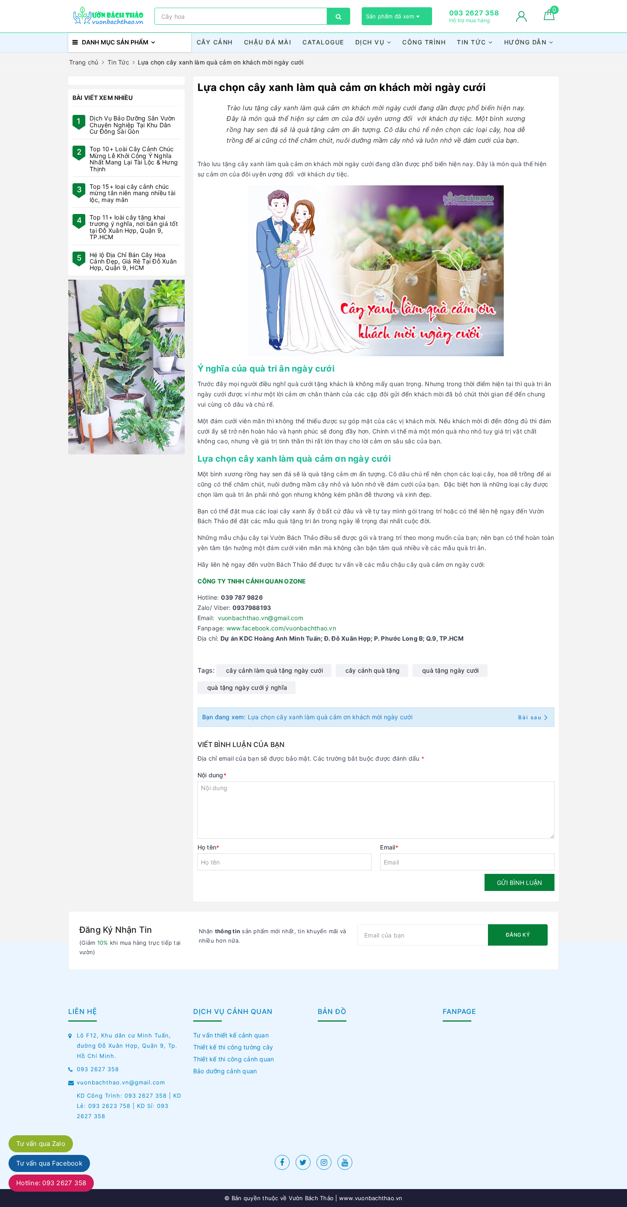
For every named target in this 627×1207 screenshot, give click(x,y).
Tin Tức (472, 42)
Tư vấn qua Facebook (49, 1163)
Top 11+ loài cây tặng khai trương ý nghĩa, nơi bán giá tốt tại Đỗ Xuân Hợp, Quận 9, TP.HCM (134, 227)
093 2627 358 (98, 1069)
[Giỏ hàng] (549, 17)
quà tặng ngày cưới (450, 670)
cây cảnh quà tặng (372, 670)
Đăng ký (518, 935)
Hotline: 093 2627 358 (51, 1183)
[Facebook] (282, 1162)
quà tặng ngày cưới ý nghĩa (247, 687)
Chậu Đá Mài (268, 42)
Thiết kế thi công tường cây (233, 1047)
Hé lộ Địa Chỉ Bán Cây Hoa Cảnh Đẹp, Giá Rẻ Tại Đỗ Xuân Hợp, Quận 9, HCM (133, 261)
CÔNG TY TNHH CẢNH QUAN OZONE (251, 581)
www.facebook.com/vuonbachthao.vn (281, 628)
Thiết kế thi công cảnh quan (233, 1059)
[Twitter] (303, 1162)
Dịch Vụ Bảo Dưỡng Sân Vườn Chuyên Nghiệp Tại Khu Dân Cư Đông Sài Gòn (132, 124)
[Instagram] (323, 1162)
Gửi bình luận (519, 882)
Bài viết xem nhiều (103, 97)
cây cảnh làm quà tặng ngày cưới (274, 670)
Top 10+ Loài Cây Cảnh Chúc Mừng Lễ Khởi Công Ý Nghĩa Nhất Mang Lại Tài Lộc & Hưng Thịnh (134, 158)
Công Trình (424, 42)
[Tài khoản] (521, 16)
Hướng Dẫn (526, 42)
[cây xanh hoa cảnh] (126, 367)
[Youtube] (344, 1162)
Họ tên (208, 847)
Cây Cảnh (215, 42)
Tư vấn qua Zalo (40, 1144)
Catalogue (323, 42)
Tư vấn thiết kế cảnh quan (231, 1035)
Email (389, 847)
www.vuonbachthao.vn (370, 1198)
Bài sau (530, 717)
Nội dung (211, 775)
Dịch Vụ (371, 42)
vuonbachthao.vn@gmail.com (260, 617)
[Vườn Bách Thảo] (109, 16)
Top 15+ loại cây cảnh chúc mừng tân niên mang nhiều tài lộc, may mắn (132, 193)
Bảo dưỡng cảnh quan (225, 1071)
